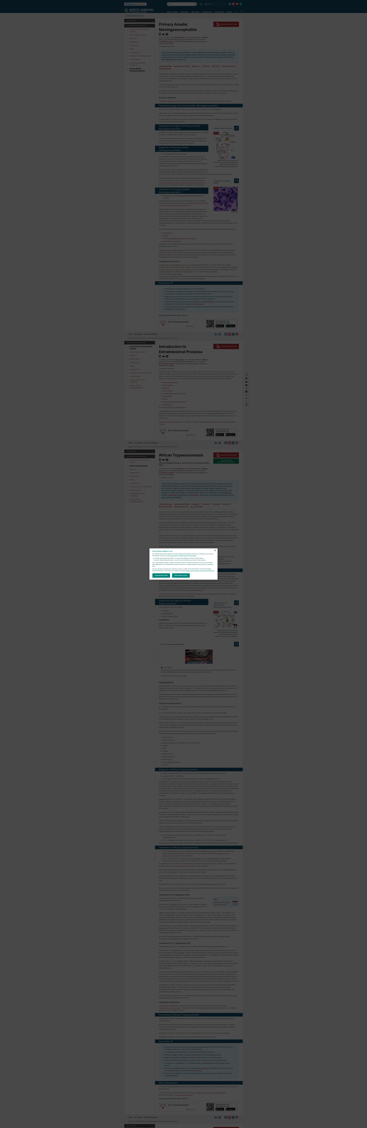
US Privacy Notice (172, 555)
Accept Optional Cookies (161, 575)
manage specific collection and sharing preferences (199, 570)
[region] (183, 564)
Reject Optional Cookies (181, 575)
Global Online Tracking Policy (188, 555)
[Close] (215, 550)
